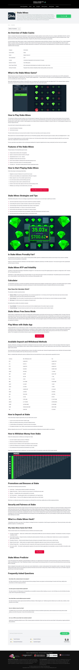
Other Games (51, 6)
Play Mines (40, 551)
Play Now (63, 16)
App (34, 6)
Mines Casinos (44, 6)
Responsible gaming (34, 652)
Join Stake (39, 335)
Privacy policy (50, 652)
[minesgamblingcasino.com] (39, 2)
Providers (38, 6)
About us (28, 652)
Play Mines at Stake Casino (39, 189)
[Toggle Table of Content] (18, 29)
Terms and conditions (43, 652)
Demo (30, 6)
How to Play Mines (23, 6)
